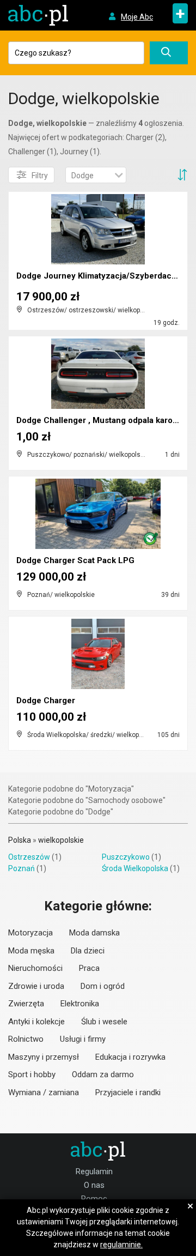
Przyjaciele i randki (128, 1092)
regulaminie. (121, 1244)
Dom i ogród (103, 986)
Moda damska (94, 933)
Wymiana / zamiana (43, 1092)
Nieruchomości (35, 968)
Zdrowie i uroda (36, 986)
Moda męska (31, 951)
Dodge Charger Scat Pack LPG (75, 560)
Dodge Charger (45, 700)
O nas (94, 1185)
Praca (89, 968)
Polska (19, 840)
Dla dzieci (88, 951)
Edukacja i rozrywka (130, 1057)
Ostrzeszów (29, 857)
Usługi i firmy (83, 1039)
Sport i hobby (32, 1074)
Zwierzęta (26, 1004)
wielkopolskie (61, 840)
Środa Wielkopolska (135, 868)
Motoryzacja (30, 933)
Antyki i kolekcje (36, 1021)
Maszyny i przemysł (43, 1057)
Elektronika (79, 1004)
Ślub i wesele (104, 1021)
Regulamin (94, 1171)
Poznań (21, 868)
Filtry (40, 175)
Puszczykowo (126, 857)
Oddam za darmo (103, 1074)
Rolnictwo (26, 1039)
